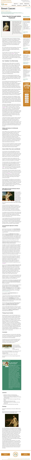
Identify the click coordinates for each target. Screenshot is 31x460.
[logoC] (4, 3)
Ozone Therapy (12, 13)
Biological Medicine (15, 12)
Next (29, 7)
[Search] (29, 5)
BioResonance (20, 12)
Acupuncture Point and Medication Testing (8, 12)
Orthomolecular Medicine (6, 13)
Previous (27, 7)
